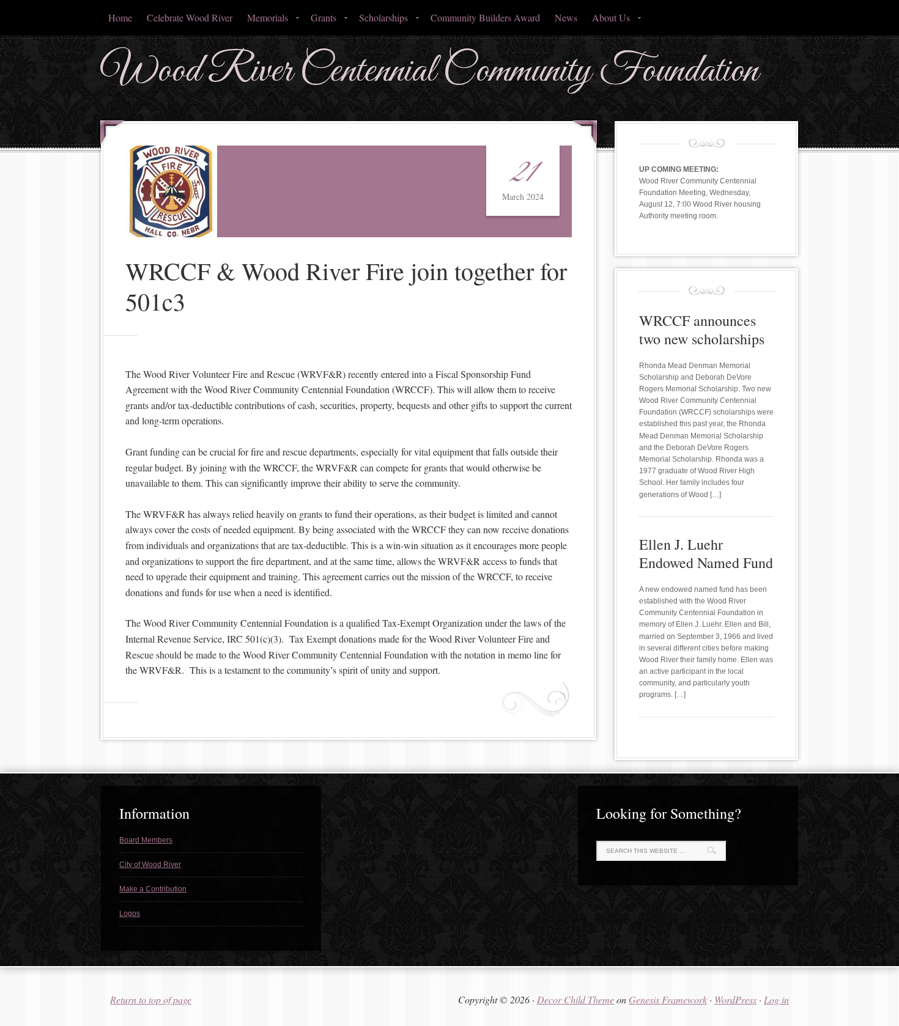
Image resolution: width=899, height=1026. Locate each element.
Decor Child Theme (575, 999)
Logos (129, 913)
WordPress (735, 999)
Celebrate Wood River (189, 17)
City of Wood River (150, 864)
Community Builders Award (485, 17)
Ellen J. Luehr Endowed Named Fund (706, 553)
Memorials (264, 21)
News (566, 17)
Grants (319, 21)
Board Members (145, 840)
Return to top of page (150, 999)
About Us (607, 21)
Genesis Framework (668, 999)
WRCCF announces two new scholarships (701, 330)
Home (120, 17)
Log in (776, 999)
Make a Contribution (153, 889)
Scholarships (380, 21)
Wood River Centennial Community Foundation (429, 71)
